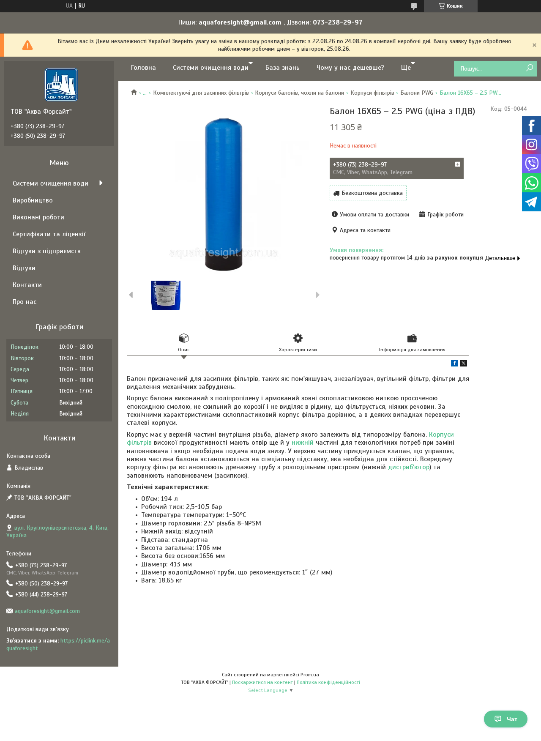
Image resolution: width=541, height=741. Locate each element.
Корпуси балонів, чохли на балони (299, 92)
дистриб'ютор (408, 467)
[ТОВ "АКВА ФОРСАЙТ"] (61, 84)
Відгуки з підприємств (47, 251)
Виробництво (33, 200)
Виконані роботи (38, 217)
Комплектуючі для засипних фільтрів (201, 92)
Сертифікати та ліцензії (49, 234)
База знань (282, 67)
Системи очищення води (211, 67)
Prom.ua (310, 675)
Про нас (24, 302)
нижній (303, 442)
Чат (512, 719)
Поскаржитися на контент (262, 682)
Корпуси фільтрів (372, 92)
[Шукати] (529, 68)
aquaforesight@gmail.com (47, 611)
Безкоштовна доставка (372, 193)
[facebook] (454, 364)
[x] (463, 364)
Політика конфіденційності (328, 682)
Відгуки (24, 268)
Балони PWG (416, 92)
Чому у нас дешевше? (350, 67)
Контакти (27, 285)
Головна (143, 67)
